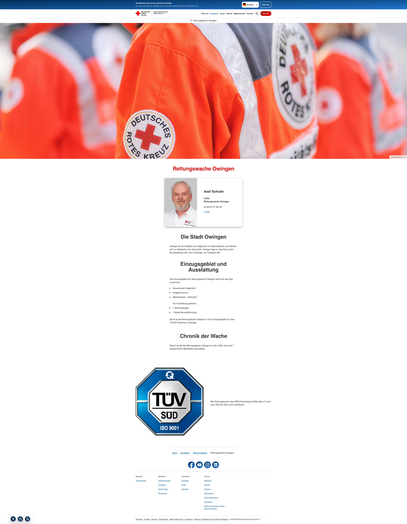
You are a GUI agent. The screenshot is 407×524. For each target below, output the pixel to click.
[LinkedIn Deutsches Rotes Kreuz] (215, 464)
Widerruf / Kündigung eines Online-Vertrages (214, 507)
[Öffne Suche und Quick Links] (257, 13)
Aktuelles (184, 489)
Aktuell (229, 13)
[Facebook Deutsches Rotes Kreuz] (191, 464)
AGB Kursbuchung (211, 497)
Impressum (208, 502)
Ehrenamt (162, 485)
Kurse (222, 13)
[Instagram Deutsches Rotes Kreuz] (207, 464)
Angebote (214, 13)
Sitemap (207, 489)
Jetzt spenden (141, 480)
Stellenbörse (163, 489)
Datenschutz (209, 493)
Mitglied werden (164, 480)
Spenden (265, 13)
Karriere (250, 13)
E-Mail (207, 212)
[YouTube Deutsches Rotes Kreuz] (199, 464)
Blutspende (162, 493)
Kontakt (207, 485)
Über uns (205, 13)
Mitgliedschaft (239, 13)
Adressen (207, 480)
